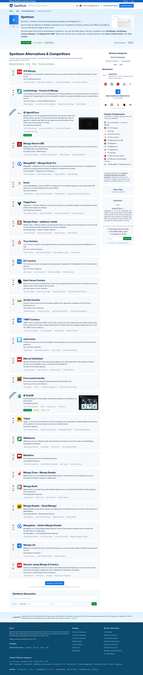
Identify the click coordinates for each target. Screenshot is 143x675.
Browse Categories (79, 632)
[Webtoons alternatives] (19, 439)
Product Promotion (16, 647)
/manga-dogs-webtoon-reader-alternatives (26, 219)
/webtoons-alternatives (19, 436)
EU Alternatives (109, 654)
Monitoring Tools (100, 664)
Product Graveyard (111, 644)
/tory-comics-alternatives (20, 239)
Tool (120, 64)
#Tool (28, 64)
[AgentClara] (19, 113)
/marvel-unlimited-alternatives (22, 356)
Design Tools (39, 661)
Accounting (47, 664)
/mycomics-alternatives (19, 337)
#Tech (34, 64)
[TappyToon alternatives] (19, 203)
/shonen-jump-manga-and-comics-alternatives (28, 562)
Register (126, 1)
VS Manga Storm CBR (115, 140)
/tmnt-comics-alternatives (20, 317)
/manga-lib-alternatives (19, 543)
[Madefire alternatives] (19, 456)
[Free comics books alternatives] (19, 379)
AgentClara (117, 208)
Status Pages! (77, 641)
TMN (19, 320)
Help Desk (18, 664)
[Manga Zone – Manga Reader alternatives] (19, 473)
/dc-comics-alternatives (19, 259)
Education (118, 664)
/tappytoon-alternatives (19, 200)
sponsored (74, 618)
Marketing (37, 664)
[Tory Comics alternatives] (19, 242)
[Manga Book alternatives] (19, 487)
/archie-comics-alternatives (21, 298)
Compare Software (79, 635)
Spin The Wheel (72, 669)
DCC (19, 262)
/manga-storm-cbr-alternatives (22, 141)
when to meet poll (92, 669)
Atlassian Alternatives (111, 641)
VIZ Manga (110, 31)
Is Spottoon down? (118, 192)
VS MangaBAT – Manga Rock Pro (119, 164)
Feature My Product (110, 6)
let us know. (127, 181)
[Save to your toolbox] (14, 26)
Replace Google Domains (113, 651)
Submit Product (126, 6)
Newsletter (76, 651)
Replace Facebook (110, 635)
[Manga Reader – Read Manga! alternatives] (19, 506)
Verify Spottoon (119, 43)
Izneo (107, 34)
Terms (31, 669)
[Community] (80, 6)
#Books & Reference (16, 64)
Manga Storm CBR (47, 34)
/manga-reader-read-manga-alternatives (25, 503)
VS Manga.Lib (112, 146)
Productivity (27, 664)
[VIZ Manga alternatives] (19, 72)
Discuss (36, 647)
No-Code (15, 661)
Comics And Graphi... (112, 61)
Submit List (76, 647)
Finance (111, 664)
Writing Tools (71, 664)
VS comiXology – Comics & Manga (115, 124)
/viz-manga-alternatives (19, 69)
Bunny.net (50, 669)
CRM (11, 664)
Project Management (85, 664)
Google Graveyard (110, 647)
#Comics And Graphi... (47, 64)
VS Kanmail (111, 153)
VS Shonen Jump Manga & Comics (115, 160)
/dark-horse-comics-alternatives (22, 278)
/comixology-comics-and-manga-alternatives (27, 88)
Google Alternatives (111, 638)
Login (132, 1)
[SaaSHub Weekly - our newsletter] (77, 6)
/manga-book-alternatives (20, 484)
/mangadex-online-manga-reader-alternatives (27, 523)
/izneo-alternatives (18, 180)
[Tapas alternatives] (19, 419)
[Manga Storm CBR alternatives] (19, 144)
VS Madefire (111, 143)
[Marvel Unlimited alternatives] (19, 359)
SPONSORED (12, 111)
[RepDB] (19, 396)
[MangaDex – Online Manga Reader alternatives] (19, 526)
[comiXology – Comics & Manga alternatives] (19, 91)
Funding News (77, 644)
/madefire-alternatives (19, 453)
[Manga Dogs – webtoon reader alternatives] (19, 222)
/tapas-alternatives (18, 416)
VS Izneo (110, 131)
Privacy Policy (22, 669)
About (42, 647)
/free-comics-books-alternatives (23, 376)
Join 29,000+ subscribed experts (118, 243)
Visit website (26, 42)
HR (64, 664)
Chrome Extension (79, 638)
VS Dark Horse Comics (115, 156)
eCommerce (56, 664)
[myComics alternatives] (19, 340)
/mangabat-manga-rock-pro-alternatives (26, 161)
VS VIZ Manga (112, 128)
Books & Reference (118, 57)
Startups (33, 1)
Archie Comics (117, 34)
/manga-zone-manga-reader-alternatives (26, 470)
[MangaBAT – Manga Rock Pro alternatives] (19, 164)
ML (19, 546)
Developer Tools (27, 661)
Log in (14, 604)
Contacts (28, 647)
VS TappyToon (112, 150)
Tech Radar (108, 632)
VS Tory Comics (113, 137)
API (47, 647)
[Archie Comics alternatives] (19, 300)
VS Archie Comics (113, 134)
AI (10, 661)
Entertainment (126, 61)
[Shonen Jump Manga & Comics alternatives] (19, 565)
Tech (115, 64)
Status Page (49, 42)
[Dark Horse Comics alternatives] (19, 281)
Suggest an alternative (55, 583)
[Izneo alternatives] (19, 183)
